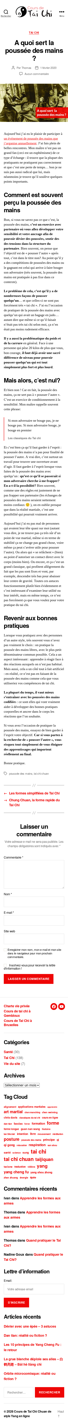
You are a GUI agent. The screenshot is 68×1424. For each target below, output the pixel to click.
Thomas (26, 68)
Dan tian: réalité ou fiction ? (25, 1335)
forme (53, 1122)
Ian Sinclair (9, 1134)
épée (33, 1177)
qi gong (9, 1145)
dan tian (8, 1123)
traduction (20, 1166)
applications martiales (32, 1106)
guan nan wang (30, 1129)
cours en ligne (50, 1117)
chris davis (10, 1117)
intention (22, 1134)
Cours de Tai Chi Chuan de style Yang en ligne (27, 1413)
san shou (52, 1145)
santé (7, 1152)
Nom (8, 894)
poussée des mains (20, 773)
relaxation (22, 1145)
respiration (37, 1144)
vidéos (31, 1166)
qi (58, 1140)
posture (11, 1139)
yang (42, 1165)
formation (38, 1123)
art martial (13, 1112)
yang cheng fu (16, 1171)
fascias (18, 1123)
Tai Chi (34, 32)
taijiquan (44, 1159)
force (27, 1123)
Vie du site (12, 1063)
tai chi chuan (41, 773)
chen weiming (50, 1112)
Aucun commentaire (37, 74)
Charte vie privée (17, 1005)
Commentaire (13, 857)
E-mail (9, 912)
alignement (10, 1106)
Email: (8, 1280)
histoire (46, 1129)
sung (25, 1152)
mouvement (44, 1134)
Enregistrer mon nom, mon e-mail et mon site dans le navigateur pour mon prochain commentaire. (34, 953)
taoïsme (8, 1166)
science (16, 1152)
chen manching (32, 1112)
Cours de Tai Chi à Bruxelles (18, 1022)
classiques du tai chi (29, 1117)
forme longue (11, 1129)
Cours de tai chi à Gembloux (17, 1013)
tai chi (38, 1151)
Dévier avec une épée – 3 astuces (30, 1326)
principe (49, 1139)
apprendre (52, 1106)
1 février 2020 (48, 68)
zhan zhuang (11, 1177)
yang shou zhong (41, 1172)
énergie (24, 1177)
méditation (58, 1134)
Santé (8, 1051)
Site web (9, 931)
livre (33, 1134)
